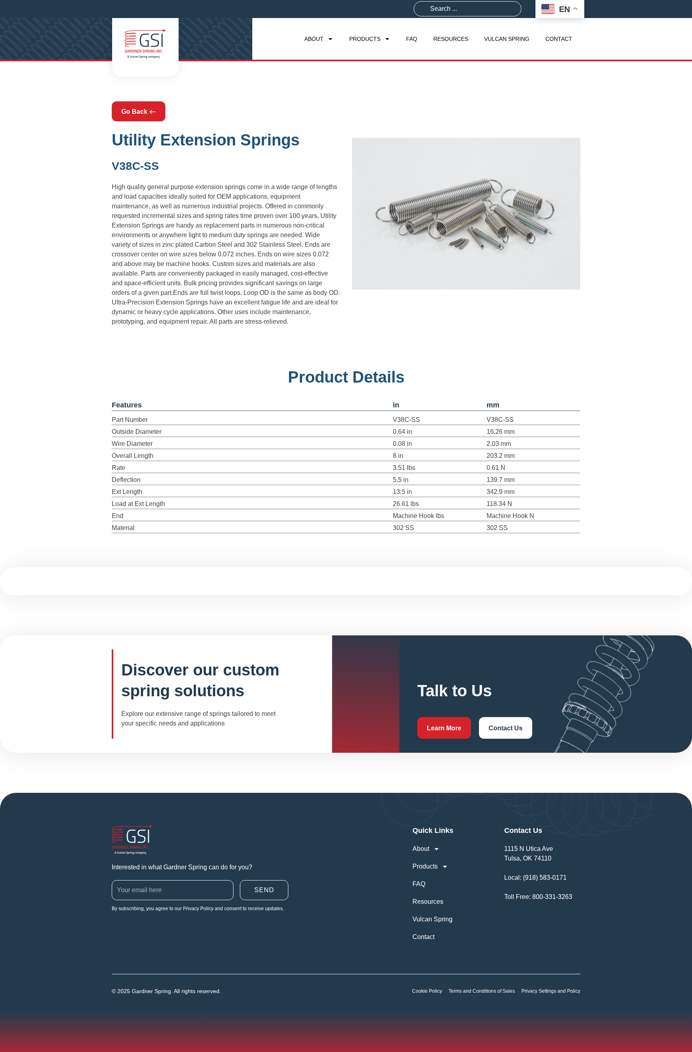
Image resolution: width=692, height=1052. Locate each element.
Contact (558, 39)
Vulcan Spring (506, 39)
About (314, 39)
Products (364, 39)
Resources (450, 39)
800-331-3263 (552, 896)
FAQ (411, 39)
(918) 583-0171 (545, 877)
